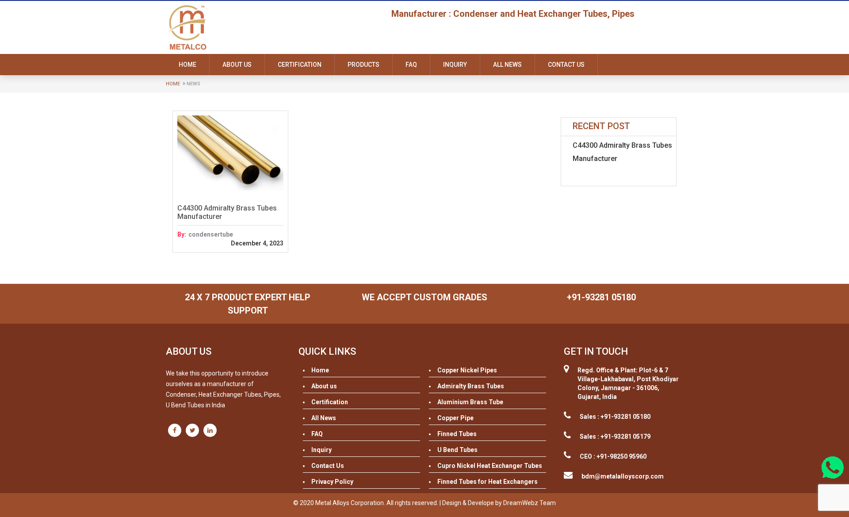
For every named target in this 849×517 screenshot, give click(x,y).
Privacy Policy (332, 481)
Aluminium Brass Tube (470, 402)
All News (507, 64)
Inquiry (455, 64)
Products (363, 64)
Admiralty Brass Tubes (470, 386)
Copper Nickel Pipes (467, 370)
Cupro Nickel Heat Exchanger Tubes (489, 465)
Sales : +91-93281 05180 (615, 416)
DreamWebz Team (529, 502)
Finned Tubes (457, 433)
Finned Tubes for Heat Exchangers (487, 481)
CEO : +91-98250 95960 (613, 456)
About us (237, 64)
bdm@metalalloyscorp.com (622, 476)
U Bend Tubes (457, 449)
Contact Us (566, 64)
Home (187, 64)
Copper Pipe (455, 417)
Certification (299, 64)
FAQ (411, 64)
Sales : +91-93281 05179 (615, 436)
